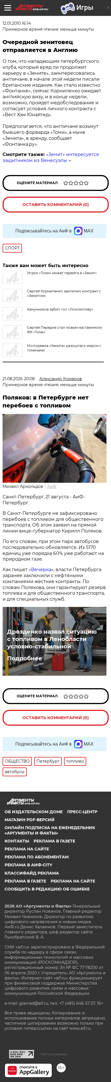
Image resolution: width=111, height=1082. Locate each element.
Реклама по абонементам (37, 857)
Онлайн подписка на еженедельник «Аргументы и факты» (50, 830)
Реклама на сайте (27, 849)
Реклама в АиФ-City (28, 864)
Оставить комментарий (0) (55, 204)
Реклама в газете (54, 841)
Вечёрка (41, 569)
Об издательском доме (34, 811)
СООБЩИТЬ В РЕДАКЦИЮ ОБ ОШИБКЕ (47, 889)
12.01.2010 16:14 (17, 23)
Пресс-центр (82, 811)
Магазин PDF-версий (30, 819)
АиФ (51, 486)
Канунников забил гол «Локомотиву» (60, 309)
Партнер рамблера (53, 1054)
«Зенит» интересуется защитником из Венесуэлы (51, 157)
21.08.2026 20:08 (19, 378)
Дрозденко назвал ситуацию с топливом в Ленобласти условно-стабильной (52, 639)
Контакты (17, 841)
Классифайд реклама (32, 873)
